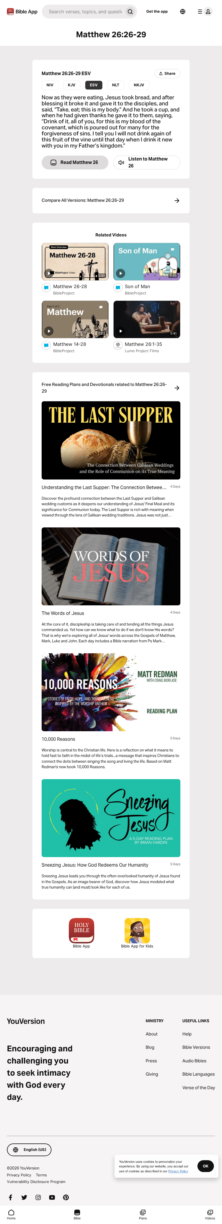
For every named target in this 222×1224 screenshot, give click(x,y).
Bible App (81, 946)
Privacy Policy (19, 1175)
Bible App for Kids (137, 946)
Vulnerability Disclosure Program (36, 1181)
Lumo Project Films (142, 350)
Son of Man (143, 286)
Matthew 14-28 (75, 344)
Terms (41, 1175)
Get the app (157, 11)
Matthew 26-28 (76, 286)
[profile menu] (204, 11)
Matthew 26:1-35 (149, 344)
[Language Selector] (182, 11)
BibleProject (64, 293)
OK (205, 1166)
